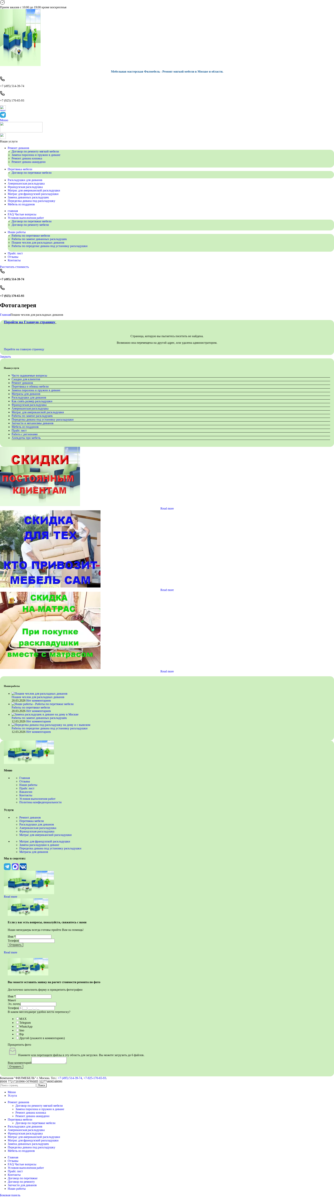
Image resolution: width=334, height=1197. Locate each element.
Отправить (15, 944)
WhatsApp (25, 1026)
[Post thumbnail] (39, 693)
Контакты (25, 795)
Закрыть (5, 356)
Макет (12, 1000)
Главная (5, 314)
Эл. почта (14, 1004)
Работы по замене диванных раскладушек (39, 239)
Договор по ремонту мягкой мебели (35, 151)
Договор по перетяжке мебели (32, 172)
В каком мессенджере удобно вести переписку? (39, 1011)
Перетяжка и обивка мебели (30, 386)
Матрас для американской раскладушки (38, 412)
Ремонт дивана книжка (27, 158)
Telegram (25, 1022)
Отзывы (24, 781)
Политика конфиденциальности (40, 802)
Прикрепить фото (19, 1044)
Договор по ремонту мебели (30, 224)
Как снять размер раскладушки (32, 401)
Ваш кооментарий (20, 1062)
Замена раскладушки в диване (39, 845)
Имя (12, 936)
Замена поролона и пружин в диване (36, 155)
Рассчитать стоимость (14, 266)
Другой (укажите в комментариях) (42, 1038)
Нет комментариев (38, 700)
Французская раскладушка (29, 404)
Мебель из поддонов (25, 426)
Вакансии (25, 791)
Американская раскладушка (30, 408)
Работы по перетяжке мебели (31, 235)
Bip (21, 1034)
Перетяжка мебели (31, 821)
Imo (21, 1030)
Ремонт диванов (22, 382)
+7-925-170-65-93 (95, 1078)
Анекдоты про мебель (26, 437)
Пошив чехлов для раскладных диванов (38, 242)
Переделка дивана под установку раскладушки (43, 419)
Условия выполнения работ (37, 798)
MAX (23, 1018)
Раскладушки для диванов (29, 397)
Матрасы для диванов (26, 393)
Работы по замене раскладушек (32, 415)
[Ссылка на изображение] (29, 762)
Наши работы (28, 784)
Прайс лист (19, 430)
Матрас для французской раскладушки (44, 841)
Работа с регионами (25, 434)
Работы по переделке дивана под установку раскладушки (50, 246)
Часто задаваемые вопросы (29, 375)
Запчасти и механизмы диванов (33, 423)
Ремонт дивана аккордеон (29, 161)
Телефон (13, 940)
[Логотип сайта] (20, 65)
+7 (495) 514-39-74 (70, 1078)
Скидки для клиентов (26, 379)
